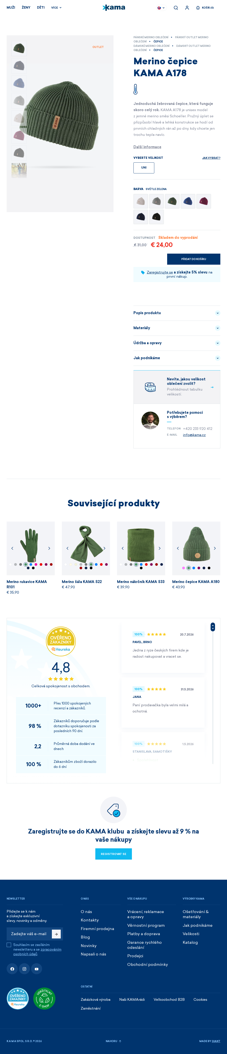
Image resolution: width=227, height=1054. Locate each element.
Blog (85, 937)
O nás (86, 911)
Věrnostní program (146, 925)
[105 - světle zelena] (172, 201)
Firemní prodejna (97, 928)
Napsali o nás (93, 954)
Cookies (200, 999)
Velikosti (191, 933)
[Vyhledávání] (176, 8)
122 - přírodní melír (75, 564)
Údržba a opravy (147, 343)
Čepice (158, 41)
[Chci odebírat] (56, 934)
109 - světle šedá (15, 564)
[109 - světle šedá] (156, 201)
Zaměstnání (91, 1008)
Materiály (141, 328)
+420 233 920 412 (197, 429)
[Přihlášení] (187, 8)
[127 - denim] (188, 201)
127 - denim (30, 564)
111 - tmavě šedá (20, 564)
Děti (41, 7)
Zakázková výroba (95, 999)
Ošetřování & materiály (196, 914)
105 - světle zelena (25, 564)
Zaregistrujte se (160, 272)
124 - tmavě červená (51, 564)
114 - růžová (36, 564)
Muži (11, 7)
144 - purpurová (46, 564)
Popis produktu (147, 313)
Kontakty (90, 920)
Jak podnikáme (146, 358)
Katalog (190, 942)
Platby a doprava (143, 933)
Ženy (26, 7)
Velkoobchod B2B (169, 999)
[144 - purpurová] (203, 201)
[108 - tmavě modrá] (140, 217)
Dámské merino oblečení (151, 46)
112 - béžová (70, 564)
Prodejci (135, 955)
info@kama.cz (194, 435)
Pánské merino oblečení (150, 37)
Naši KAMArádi (132, 999)
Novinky (89, 945)
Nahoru (112, 1041)
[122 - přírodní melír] (140, 201)
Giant (216, 1041)
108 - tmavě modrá (28, 568)
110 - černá (33, 568)
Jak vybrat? (211, 158)
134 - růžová (183, 568)
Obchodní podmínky (147, 964)
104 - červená (41, 564)
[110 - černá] (156, 217)
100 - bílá (10, 564)
